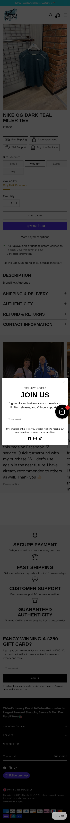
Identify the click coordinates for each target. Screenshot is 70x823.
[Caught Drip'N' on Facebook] (30, 439)
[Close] (64, 382)
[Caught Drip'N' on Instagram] (35, 439)
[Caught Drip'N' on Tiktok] (40, 439)
